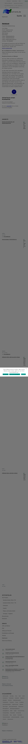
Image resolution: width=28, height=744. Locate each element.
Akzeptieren (6, 374)
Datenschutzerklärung (14, 374)
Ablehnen (23, 374)
